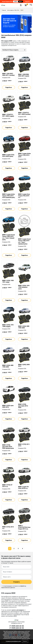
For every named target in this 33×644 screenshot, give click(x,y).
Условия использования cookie (13, 641)
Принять (25, 641)
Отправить (16, 582)
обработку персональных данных (13, 586)
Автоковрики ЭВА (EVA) (13, 10)
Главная (4, 10)
